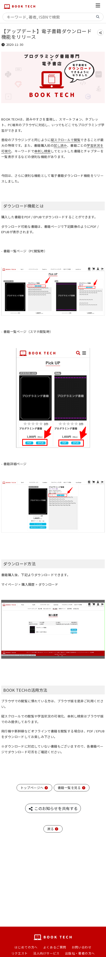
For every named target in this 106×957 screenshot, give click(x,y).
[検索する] (97, 17)
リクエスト (19, 953)
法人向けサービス (46, 953)
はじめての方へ (26, 947)
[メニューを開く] (98, 6)
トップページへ (32, 787)
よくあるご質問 (54, 947)
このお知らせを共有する (55, 808)
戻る (51, 828)
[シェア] (100, 32)
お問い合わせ (81, 947)
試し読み (60, 145)
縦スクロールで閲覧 (66, 139)
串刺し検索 (42, 151)
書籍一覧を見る (70, 787)
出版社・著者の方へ (80, 953)
